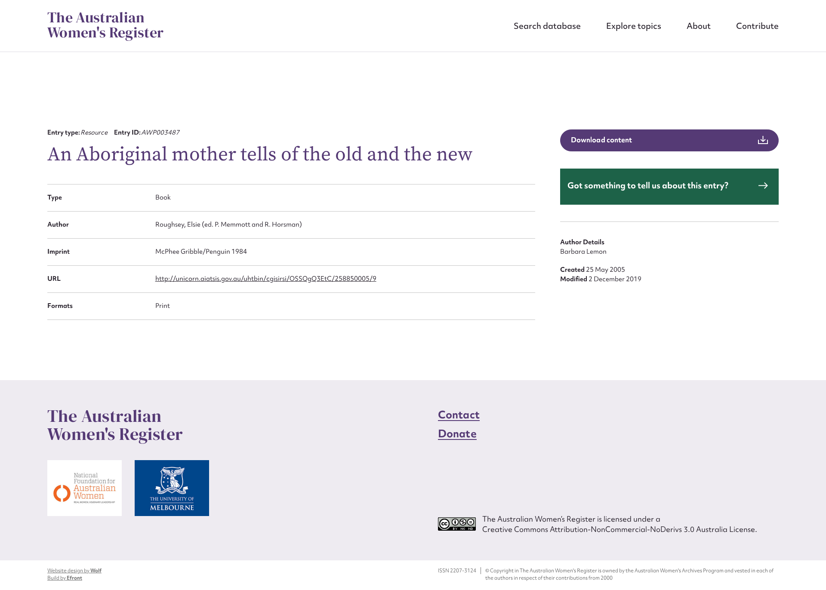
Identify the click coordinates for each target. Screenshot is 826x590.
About (699, 25)
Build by (64, 578)
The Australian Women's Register (105, 25)
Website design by (74, 570)
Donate (457, 434)
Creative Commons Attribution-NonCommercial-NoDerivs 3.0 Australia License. (619, 529)
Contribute (757, 25)
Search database (547, 25)
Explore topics (633, 25)
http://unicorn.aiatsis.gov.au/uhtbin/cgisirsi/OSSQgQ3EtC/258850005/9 (265, 278)
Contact (459, 415)
